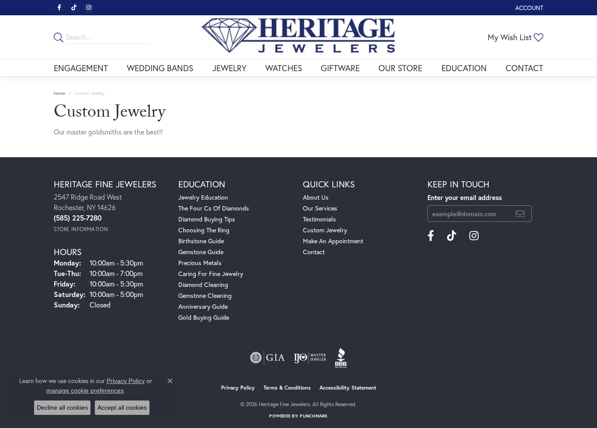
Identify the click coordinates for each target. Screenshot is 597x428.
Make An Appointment (333, 241)
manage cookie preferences (85, 390)
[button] (528, 7)
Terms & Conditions (287, 387)
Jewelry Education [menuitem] (203, 197)
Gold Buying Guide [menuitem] (203, 317)
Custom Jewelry (325, 230)
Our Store (400, 67)
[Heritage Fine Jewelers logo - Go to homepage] (298, 37)
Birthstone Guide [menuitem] (201, 241)
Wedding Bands (160, 67)
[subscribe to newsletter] (520, 213)
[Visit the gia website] (267, 358)
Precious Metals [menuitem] (200, 263)
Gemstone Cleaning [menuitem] (205, 295)
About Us (316, 197)
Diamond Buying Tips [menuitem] (206, 219)
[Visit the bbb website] (341, 358)
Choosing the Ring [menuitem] (203, 230)
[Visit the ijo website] (310, 358)
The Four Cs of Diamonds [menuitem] (213, 208)
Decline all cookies (62, 407)
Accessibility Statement (347, 387)
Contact (524, 67)
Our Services (320, 208)
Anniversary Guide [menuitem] (203, 306)
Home (59, 93)
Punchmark (313, 416)
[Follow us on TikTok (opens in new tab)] (74, 8)
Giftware (340, 67)
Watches (283, 67)
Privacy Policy (238, 387)
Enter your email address (464, 197)
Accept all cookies (122, 407)
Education (464, 67)
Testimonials (319, 219)
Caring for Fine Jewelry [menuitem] (210, 273)
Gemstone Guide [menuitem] (200, 252)
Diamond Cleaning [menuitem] (203, 284)
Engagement (81, 67)
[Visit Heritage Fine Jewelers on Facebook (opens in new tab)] (59, 8)
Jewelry (229, 67)
